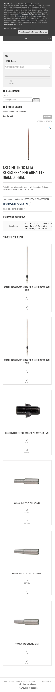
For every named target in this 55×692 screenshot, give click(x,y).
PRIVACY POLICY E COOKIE (28, 688)
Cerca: (5, 95)
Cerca (36, 100)
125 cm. (43, 223)
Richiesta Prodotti (13, 209)
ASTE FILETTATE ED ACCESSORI (36, 199)
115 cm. (36, 223)
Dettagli (27, 299)
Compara (47, 116)
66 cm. (45, 226)
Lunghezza (10, 61)
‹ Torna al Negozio (44, 121)
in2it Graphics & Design (27, 684)
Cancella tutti (8, 116)
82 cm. (31, 229)
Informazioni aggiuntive (15, 204)
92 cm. (38, 229)
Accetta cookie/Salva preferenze (33, 32)
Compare (11, 83)
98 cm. (44, 229)
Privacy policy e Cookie (13, 24)
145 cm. (32, 226)
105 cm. (28, 223)
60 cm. (39, 226)
